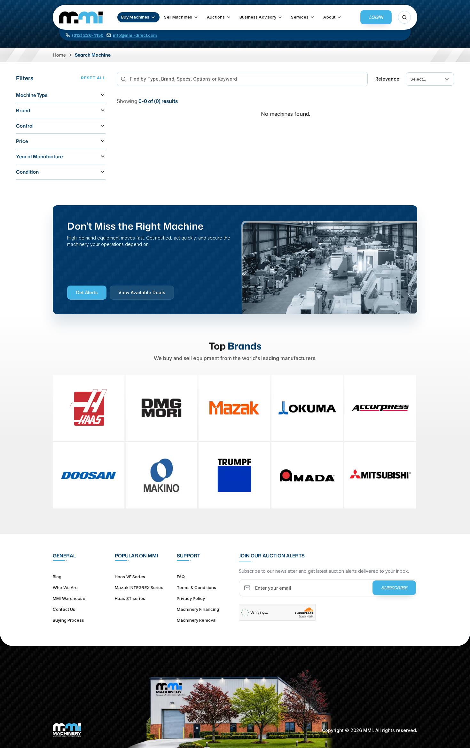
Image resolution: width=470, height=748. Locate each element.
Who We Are (65, 587)
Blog (57, 576)
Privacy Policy (191, 598)
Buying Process (68, 620)
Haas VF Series (130, 576)
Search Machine (93, 55)
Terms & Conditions (196, 587)
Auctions (216, 17)
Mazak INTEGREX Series (139, 587)
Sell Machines (178, 17)
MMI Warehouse (69, 598)
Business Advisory (257, 17)
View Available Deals (141, 292)
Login (376, 17)
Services (300, 17)
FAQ (181, 576)
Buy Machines (135, 17)
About (329, 17)
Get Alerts (87, 292)
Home (59, 55)
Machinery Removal (196, 620)
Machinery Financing (198, 609)
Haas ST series (130, 598)
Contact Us (64, 609)
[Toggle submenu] (153, 17)
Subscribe (394, 588)
